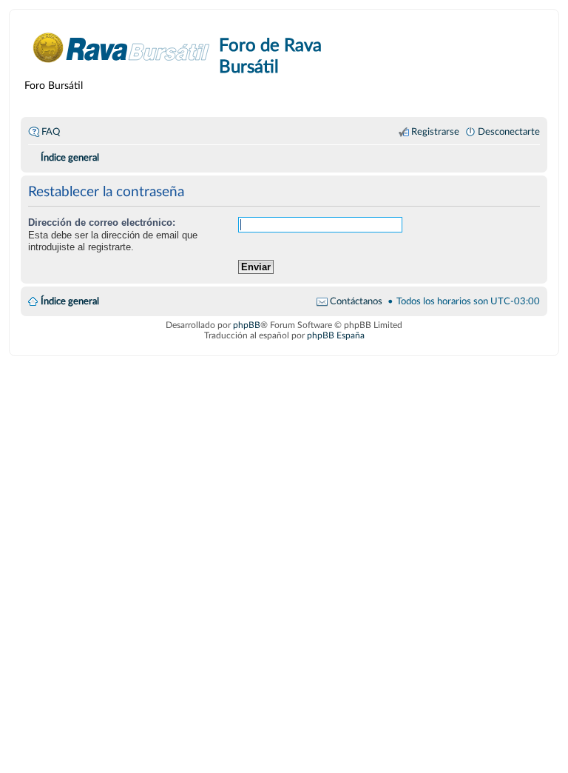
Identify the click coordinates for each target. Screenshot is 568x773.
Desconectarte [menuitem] (509, 132)
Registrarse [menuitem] (435, 132)
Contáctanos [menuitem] (356, 301)
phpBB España (336, 335)
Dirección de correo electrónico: (101, 222)
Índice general (70, 301)
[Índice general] (121, 47)
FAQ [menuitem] (50, 132)
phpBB (246, 325)
